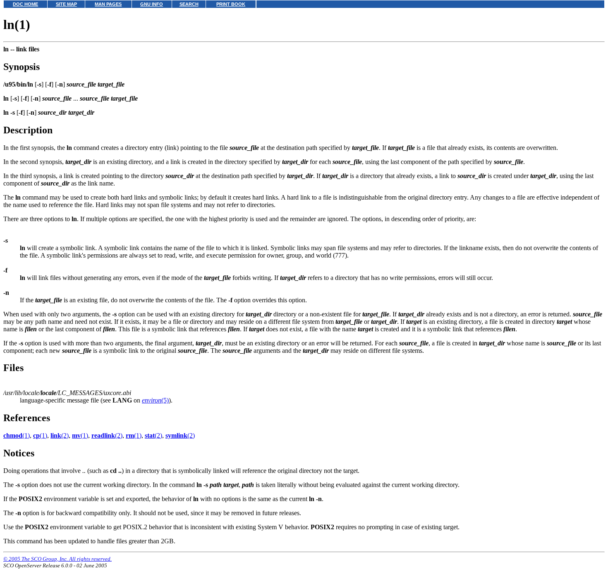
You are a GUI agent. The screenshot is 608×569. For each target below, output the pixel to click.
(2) (59, 435)
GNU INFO (151, 4)
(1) (16, 435)
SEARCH (189, 4)
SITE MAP (66, 4)
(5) (155, 400)
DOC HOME (25, 4)
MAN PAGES (108, 4)
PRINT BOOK (230, 4)
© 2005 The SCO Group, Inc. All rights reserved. (57, 559)
